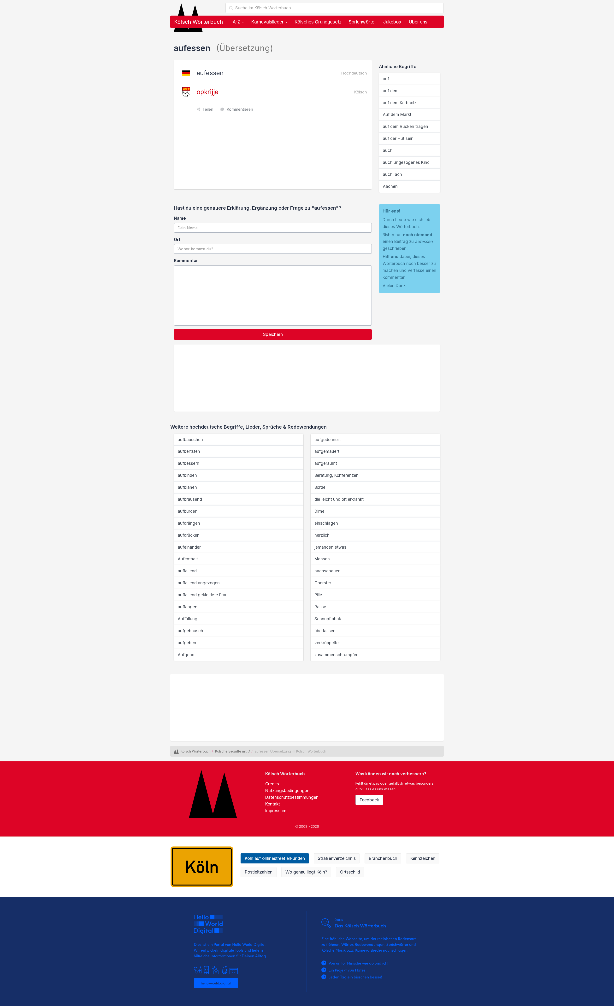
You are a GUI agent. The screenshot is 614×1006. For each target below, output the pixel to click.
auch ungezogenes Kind (406, 162)
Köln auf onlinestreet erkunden (275, 858)
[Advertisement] (274, 153)
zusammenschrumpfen (336, 654)
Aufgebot (187, 654)
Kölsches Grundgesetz (318, 22)
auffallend (187, 571)
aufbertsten (189, 451)
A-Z (237, 22)
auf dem (391, 90)
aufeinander (189, 547)
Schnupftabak (327, 618)
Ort (177, 239)
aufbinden (187, 475)
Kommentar (186, 260)
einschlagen (326, 523)
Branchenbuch (383, 858)
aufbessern (188, 463)
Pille (318, 594)
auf (386, 78)
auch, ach (392, 174)
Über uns (418, 22)
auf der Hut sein (398, 138)
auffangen (187, 606)
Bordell (320, 487)
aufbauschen (190, 439)
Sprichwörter (362, 22)
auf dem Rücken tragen (405, 126)
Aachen (390, 186)
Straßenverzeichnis (337, 858)
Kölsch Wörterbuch (198, 22)
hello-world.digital (216, 983)
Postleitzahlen (258, 871)
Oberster (322, 583)
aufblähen (187, 487)
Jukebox (392, 22)
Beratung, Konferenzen (336, 475)
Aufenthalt (188, 559)
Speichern (273, 334)
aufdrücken (189, 535)
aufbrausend (190, 499)
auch (387, 150)
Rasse (320, 606)
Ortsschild (350, 871)
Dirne (319, 511)
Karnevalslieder (268, 22)
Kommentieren (240, 109)
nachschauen (327, 571)
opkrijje (207, 92)
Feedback (369, 799)
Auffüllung (187, 618)
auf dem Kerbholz (399, 102)
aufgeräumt (325, 463)
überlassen (325, 630)
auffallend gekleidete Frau (203, 594)
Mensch (322, 559)
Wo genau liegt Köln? (306, 871)
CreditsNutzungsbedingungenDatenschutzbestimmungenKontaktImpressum (292, 797)
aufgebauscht (191, 630)
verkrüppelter (327, 642)
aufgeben (187, 642)
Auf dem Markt (397, 114)
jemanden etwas (330, 547)
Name (180, 218)
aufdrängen (189, 523)
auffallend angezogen (199, 583)
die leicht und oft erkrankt (339, 499)
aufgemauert (326, 451)
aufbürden (187, 511)
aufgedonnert (327, 439)
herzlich (322, 535)
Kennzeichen (422, 858)
